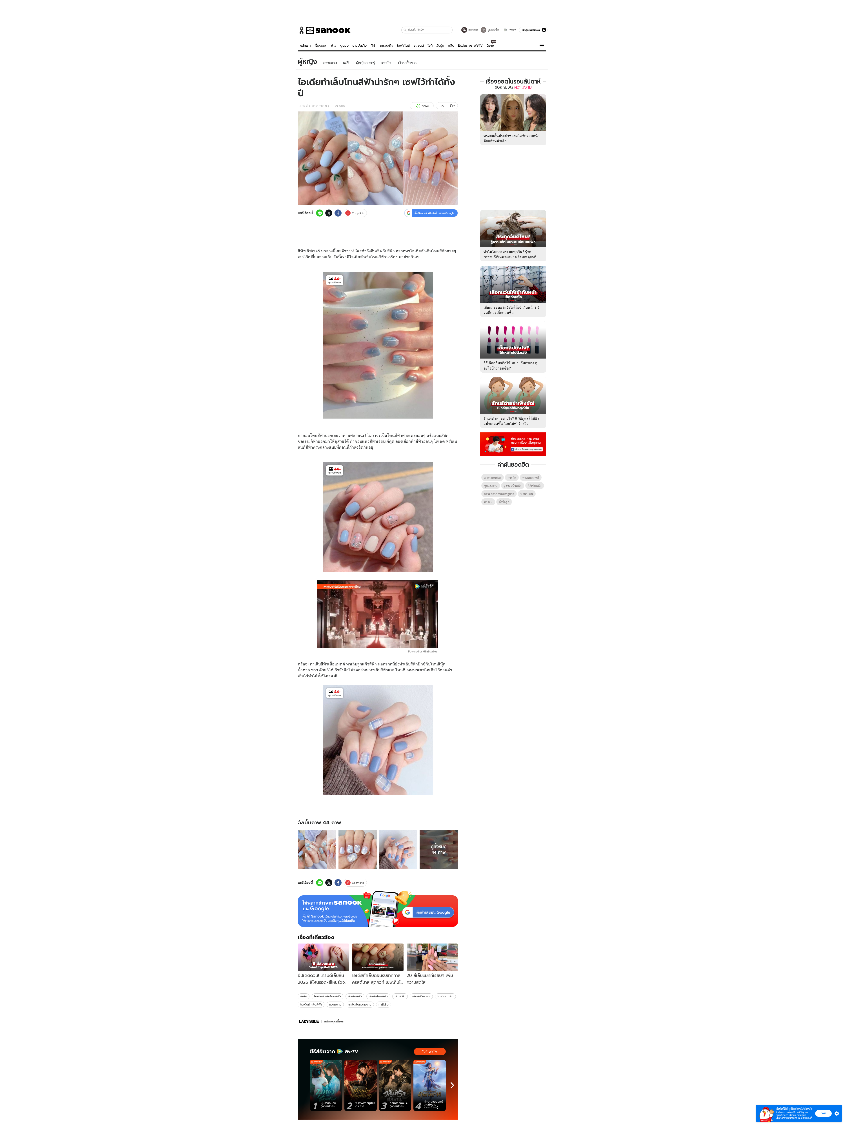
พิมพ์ (342, 106)
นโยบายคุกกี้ (806, 1118)
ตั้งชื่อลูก (504, 502)
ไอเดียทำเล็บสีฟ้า (311, 1004)
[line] (319, 213)
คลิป (451, 45)
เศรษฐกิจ (386, 45)
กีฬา (373, 45)
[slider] (359, 642)
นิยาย (490, 45)
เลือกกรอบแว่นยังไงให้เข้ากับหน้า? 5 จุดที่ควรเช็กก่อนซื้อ (511, 310)
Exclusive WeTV (470, 45)
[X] (328, 213)
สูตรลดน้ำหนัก (513, 486)
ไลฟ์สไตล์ (403, 45)
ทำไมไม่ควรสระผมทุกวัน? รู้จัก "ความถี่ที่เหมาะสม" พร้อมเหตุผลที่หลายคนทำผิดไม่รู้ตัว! (510, 257)
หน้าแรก (305, 45)
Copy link (358, 213)
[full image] (317, 849)
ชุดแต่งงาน (490, 486)
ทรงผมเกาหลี (530, 477)
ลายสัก (511, 477)
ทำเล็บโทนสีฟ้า (378, 996)
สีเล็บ (303, 996)
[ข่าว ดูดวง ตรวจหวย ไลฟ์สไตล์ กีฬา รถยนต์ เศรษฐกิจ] (324, 30)
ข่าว (333, 45)
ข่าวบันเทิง (359, 45)
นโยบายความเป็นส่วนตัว (786, 1118)
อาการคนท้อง (492, 477)
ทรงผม (488, 502)
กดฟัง (425, 106)
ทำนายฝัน (526, 494)
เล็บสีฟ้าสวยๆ (421, 996)
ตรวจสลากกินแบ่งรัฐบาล (499, 494)
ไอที (430, 45)
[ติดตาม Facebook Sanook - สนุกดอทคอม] (513, 444)
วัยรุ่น (440, 45)
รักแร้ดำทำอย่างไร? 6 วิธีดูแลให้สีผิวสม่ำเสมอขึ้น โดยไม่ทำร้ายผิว (511, 421)
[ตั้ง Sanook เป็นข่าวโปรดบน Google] (378, 909)
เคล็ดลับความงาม (359, 1004)
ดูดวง (344, 45)
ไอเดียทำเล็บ (445, 996)
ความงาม (335, 1004)
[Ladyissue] (309, 1021)
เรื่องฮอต (321, 45)
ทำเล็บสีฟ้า (355, 996)
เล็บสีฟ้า (400, 996)
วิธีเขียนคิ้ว (534, 486)
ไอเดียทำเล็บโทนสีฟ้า (327, 996)
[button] (405, 30)
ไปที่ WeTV (429, 1051)
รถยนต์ (419, 45)
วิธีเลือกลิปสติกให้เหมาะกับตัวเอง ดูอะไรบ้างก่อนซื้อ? (510, 365)
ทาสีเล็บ (383, 1004)
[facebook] (338, 213)
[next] (452, 1085)
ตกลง (823, 1113)
